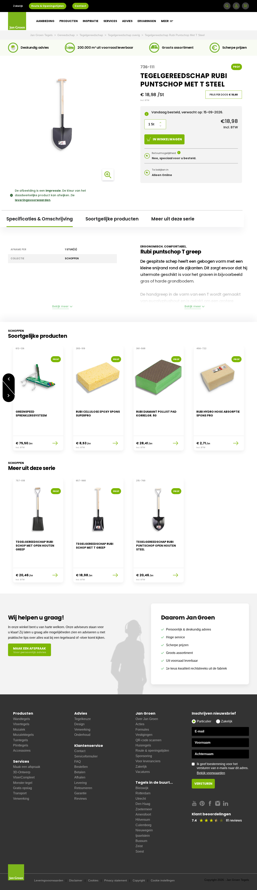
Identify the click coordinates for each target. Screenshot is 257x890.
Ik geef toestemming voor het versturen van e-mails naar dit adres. (222, 768)
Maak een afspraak (26, 766)
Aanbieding (45, 21)
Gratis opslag (22, 788)
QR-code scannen (148, 740)
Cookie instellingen (163, 880)
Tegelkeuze (82, 719)
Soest (140, 851)
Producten (68, 21)
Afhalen (79, 777)
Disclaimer (75, 880)
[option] (38, 401)
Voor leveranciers (148, 761)
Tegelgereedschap (92, 35)
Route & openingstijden (152, 750)
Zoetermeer (144, 809)
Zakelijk (18, 6)
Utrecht (141, 798)
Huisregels (143, 745)
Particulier (204, 721)
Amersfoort (143, 814)
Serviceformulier (86, 756)
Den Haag (143, 804)
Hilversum (143, 819)
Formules (142, 729)
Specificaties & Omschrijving (39, 219)
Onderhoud (82, 734)
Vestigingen (144, 734)
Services (110, 21)
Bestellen (81, 766)
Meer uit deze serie (172, 219)
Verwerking (21, 798)
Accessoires (22, 750)
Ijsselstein (143, 835)
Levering (80, 782)
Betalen (79, 772)
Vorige (9, 376)
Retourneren (83, 788)
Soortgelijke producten (112, 219)
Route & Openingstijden (47, 6)
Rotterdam (143, 793)
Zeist (139, 846)
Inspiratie (90, 21)
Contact (80, 6)
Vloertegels (21, 724)
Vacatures (143, 771)
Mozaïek (19, 729)
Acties (140, 724)
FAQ (77, 761)
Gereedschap (66, 35)
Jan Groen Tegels (41, 35)
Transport (20, 793)
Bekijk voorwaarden (211, 773)
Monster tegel (22, 782)
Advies (127, 21)
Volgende (9, 398)
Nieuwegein (144, 830)
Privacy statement (115, 880)
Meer (165, 21)
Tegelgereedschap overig (124, 35)
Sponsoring (144, 756)
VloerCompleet (24, 777)
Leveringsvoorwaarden (48, 880)
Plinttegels (20, 745)
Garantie (80, 793)
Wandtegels (21, 719)
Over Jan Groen (147, 719)
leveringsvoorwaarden (32, 200)
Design (79, 724)
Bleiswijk (142, 788)
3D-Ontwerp (21, 772)
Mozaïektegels (23, 734)
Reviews (80, 798)
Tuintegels (20, 740)
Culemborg (143, 825)
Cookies (93, 880)
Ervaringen (147, 21)
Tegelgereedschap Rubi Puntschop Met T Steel (175, 35)
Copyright (139, 880)
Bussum (141, 841)
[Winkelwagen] (245, 5)
